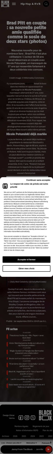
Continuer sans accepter (38, 179)
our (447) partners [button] (16, 192)
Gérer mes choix (26, 268)
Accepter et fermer (26, 259)
